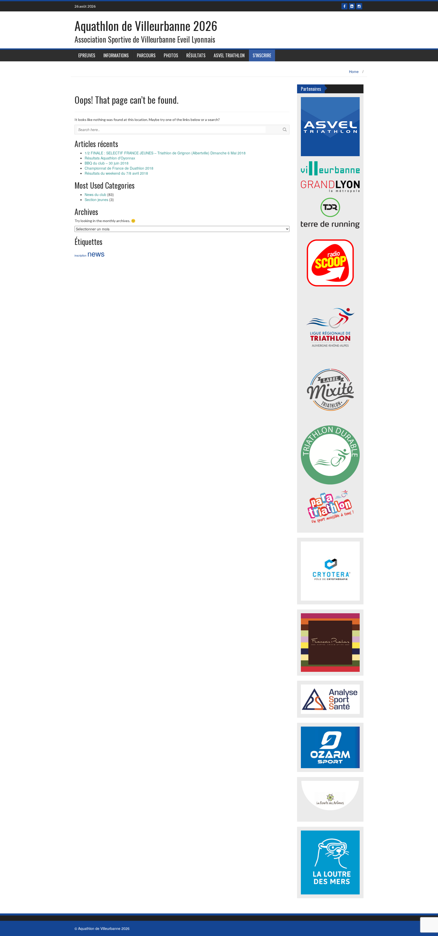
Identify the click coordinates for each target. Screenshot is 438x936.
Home (354, 71)
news (96, 253)
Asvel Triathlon (229, 55)
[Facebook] (344, 6)
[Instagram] (359, 6)
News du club (95, 194)
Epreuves (86, 55)
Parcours (146, 55)
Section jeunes (96, 199)
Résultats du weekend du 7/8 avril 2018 (116, 173)
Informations (116, 55)
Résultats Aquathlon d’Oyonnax (110, 157)
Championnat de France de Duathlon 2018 (119, 168)
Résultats (196, 55)
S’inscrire (262, 55)
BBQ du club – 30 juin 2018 (107, 163)
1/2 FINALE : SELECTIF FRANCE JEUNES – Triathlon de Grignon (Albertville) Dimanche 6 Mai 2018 (165, 152)
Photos (171, 55)
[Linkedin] (352, 6)
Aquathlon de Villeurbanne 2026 (146, 25)
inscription (80, 255)
